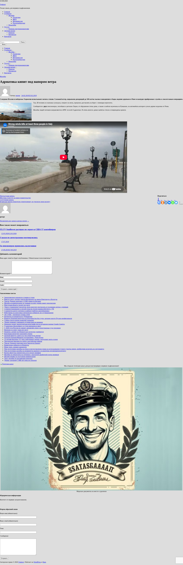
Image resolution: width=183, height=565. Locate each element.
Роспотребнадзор (19, 23)
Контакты (7, 36)
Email (2, 281)
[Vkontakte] (169, 200)
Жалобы (11, 15)
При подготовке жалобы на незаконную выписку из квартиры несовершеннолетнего (35, 351)
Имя (1, 277)
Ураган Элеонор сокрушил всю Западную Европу (22, 343)
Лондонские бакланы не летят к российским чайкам (23, 341)
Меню (4, 44)
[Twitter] (176, 200)
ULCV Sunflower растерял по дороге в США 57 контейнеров (28, 229)
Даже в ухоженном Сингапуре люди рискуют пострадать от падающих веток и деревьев (36, 307)
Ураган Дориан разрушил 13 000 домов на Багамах (22, 301)
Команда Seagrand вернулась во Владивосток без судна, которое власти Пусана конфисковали (38, 318)
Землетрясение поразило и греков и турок (19, 297)
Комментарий (5, 273)
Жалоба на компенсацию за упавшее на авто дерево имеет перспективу (30, 303)
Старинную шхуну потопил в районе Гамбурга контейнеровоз (26, 311)
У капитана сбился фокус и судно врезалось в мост (22, 326)
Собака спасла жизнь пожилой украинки (19, 320)
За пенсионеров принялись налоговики (18, 246)
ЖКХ (15, 19)
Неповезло (12, 34)
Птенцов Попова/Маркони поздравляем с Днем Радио (23, 337)
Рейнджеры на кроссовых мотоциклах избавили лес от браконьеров (28, 313)
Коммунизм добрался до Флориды (16, 345)
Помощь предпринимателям (18, 29)
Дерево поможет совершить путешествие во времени (23, 322)
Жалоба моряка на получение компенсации (20, 356)
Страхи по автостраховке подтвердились (19, 237)
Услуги (6, 27)
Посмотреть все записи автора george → (14, 221)
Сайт (2, 285)
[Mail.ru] (166, 200)
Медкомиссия (18, 21)
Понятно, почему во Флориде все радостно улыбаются (24, 332)
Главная (7, 12)
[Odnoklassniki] (162, 200)
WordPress (37, 562)
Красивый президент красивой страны (18, 334)
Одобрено (7, 14)
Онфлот (3, 4)
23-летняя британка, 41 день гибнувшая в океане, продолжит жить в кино (31, 339)
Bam (44, 562)
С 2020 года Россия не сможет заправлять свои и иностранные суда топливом (32, 328)
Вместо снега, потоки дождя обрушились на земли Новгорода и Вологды (30, 299)
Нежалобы (12, 25)
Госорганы (16, 17)
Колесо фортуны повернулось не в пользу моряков (22, 353)
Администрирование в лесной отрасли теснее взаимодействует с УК (29, 309)
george (18, 95)
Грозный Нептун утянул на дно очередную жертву (22, 336)
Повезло (11, 33)
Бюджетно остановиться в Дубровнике (18, 316)
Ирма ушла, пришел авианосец (15, 347)
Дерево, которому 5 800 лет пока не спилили (20, 360)
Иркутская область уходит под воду (17, 305)
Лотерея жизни (9, 31)
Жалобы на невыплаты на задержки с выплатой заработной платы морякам (31, 355)
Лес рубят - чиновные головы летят (17, 315)
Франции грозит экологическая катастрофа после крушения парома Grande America (34, 324)
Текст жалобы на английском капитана (18, 358)
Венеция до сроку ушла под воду (16, 330)
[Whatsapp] (172, 200)
